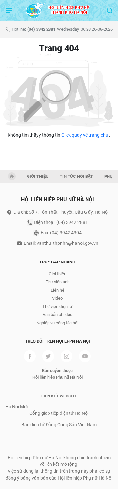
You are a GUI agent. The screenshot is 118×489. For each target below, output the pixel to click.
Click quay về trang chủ (84, 135)
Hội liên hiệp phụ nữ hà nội (57, 199)
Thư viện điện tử (57, 306)
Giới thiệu (57, 273)
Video (57, 298)
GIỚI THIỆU (38, 176)
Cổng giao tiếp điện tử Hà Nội (59, 413)
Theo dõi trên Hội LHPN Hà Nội (57, 341)
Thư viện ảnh (57, 281)
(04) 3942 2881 (41, 29)
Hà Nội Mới (16, 406)
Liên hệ (57, 290)
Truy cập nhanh (57, 262)
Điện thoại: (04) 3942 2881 (61, 222)
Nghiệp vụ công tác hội (57, 322)
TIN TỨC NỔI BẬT (76, 176)
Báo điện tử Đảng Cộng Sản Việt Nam (59, 424)
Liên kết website (59, 396)
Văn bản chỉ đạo (57, 314)
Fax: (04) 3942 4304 (61, 232)
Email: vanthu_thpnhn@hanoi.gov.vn (61, 243)
